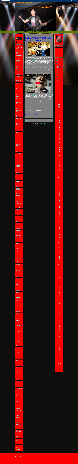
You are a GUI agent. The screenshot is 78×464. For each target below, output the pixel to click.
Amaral (17, 70)
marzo (59, 361)
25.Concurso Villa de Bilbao (19, 56)
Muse (17, 300)
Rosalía (17, 345)
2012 (58, 80)
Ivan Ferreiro (18, 219)
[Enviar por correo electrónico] (36, 110)
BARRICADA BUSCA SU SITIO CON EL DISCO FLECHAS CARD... (59, 274)
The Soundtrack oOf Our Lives (18, 404)
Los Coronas (18, 264)
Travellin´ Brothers (19, 412)
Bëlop (17, 94)
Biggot (17, 98)
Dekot (17, 151)
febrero (59, 363)
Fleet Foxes (18, 195)
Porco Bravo (18, 323)
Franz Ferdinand (18, 203)
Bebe (17, 91)
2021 (58, 67)
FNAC (17, 199)
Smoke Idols (18, 363)
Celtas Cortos (33, 60)
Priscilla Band (18, 325)
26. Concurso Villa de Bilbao (19, 58)
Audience (17, 83)
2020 (58, 69)
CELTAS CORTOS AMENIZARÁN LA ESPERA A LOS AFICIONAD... (59, 134)
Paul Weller (18, 311)
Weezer (17, 428)
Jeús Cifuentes (34, 94)
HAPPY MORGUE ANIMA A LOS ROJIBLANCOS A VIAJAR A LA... (59, 231)
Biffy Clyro (17, 96)
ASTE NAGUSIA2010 (18, 80)
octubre (59, 89)
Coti (16, 147)
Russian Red (18, 355)
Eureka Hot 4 (18, 170)
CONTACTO (26, 31)
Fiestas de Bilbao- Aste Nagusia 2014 (19, 182)
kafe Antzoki (18, 228)
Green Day (17, 211)
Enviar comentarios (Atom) (41, 123)
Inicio (40, 120)
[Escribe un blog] (37, 110)
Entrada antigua (50, 120)
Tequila (17, 371)
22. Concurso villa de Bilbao (19, 48)
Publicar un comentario (30, 116)
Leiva (17, 251)
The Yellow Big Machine (18, 411)
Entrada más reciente (29, 120)
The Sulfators (18, 408)
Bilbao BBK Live (18, 99)
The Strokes (18, 406)
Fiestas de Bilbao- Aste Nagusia (19, 178)
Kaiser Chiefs (18, 230)
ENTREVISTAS (33, 31)
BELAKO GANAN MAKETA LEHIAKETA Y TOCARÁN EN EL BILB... (59, 167)
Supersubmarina (18, 369)
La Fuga (17, 241)
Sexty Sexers (18, 358)
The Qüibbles (18, 397)
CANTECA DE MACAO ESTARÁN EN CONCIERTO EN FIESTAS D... (59, 209)
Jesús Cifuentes (43, 98)
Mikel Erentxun (18, 286)
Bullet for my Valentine (18, 130)
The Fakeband (18, 385)
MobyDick (17, 292)
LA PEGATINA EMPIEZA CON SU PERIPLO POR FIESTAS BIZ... (59, 296)
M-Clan (17, 278)
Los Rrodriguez (18, 267)
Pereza (17, 316)
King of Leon (18, 235)
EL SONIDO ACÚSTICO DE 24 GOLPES (59, 151)
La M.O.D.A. (18, 245)
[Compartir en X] (38, 110)
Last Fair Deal (18, 248)
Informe (17, 218)
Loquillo (17, 258)
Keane (17, 233)
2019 (58, 70)
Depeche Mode (18, 153)
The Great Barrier (19, 388)
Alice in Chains (18, 66)
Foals (17, 201)
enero (59, 365)
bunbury (17, 132)
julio (58, 97)
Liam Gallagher (18, 255)
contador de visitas (18, 442)
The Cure (17, 381)
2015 (58, 76)
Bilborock (17, 126)
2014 (58, 77)
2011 (58, 368)
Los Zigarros (18, 270)
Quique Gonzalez (19, 331)
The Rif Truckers (18, 401)
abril (59, 104)
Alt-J (16, 68)
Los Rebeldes (18, 266)
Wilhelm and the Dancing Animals (18, 431)
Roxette (17, 347)
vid (16, 422)
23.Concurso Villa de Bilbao (19, 50)
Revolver (17, 339)
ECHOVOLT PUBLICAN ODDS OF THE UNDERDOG (59, 316)
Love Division (18, 272)
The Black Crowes (19, 373)
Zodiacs (17, 436)
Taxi (47, 107)
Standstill (17, 365)
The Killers (17, 392)
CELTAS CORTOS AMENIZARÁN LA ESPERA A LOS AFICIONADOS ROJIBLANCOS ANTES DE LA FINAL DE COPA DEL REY (38, 39)
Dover (17, 159)
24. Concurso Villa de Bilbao (19, 53)
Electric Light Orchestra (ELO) (18, 166)
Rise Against (18, 341)
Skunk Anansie (18, 362)
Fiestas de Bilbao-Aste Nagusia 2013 (19, 192)
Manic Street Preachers (18, 282)
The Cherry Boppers (18, 379)
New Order (17, 303)
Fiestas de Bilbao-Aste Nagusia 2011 (19, 185)
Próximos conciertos (35, 111)
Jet (16, 225)
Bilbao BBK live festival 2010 (18, 124)
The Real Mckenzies (17, 399)
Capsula (17, 134)
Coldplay (17, 142)
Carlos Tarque (18, 135)
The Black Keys (18, 376)
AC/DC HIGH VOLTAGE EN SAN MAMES (18, 64)
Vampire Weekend (19, 417)
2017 (58, 73)
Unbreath (17, 415)
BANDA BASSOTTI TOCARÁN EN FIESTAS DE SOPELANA (59, 333)
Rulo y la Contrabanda (18, 353)
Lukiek (17, 276)
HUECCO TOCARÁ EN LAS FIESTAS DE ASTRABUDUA (59, 351)
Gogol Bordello (18, 207)
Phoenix (17, 318)
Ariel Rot (17, 76)
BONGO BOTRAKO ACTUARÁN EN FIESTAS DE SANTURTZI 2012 (59, 187)
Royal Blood (18, 349)
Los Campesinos (18, 261)
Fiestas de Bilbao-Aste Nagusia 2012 (19, 189)
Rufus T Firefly (18, 350)
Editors (17, 163)
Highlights (17, 214)
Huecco (17, 216)
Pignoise (17, 320)
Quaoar (17, 329)
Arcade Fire (18, 74)
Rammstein (18, 337)
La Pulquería (18, 246)
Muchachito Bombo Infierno (18, 294)
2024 (58, 63)
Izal (16, 221)
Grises (17, 212)
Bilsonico (18, 447)
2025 (58, 61)
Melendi (33, 64)
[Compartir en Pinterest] (40, 110)
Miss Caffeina (18, 290)
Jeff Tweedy (18, 223)
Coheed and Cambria (18, 141)
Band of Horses (18, 88)
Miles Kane (17, 288)
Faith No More (18, 172)
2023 (58, 64)
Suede (17, 367)
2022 (58, 66)
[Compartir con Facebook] (39, 110)
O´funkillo (17, 308)
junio (59, 99)
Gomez (17, 209)
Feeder (17, 174)
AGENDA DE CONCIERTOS (43, 31)
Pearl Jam (17, 313)
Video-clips (17, 424)
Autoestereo (18, 86)
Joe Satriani (18, 226)
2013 (58, 79)
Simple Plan (18, 360)
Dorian (17, 157)
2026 (58, 60)
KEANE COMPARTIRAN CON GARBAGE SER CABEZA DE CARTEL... (59, 252)
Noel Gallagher (18, 305)
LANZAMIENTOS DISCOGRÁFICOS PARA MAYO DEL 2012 (59, 115)
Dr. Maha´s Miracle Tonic (18, 162)
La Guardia (18, 243)
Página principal (19, 31)
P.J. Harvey (18, 309)
